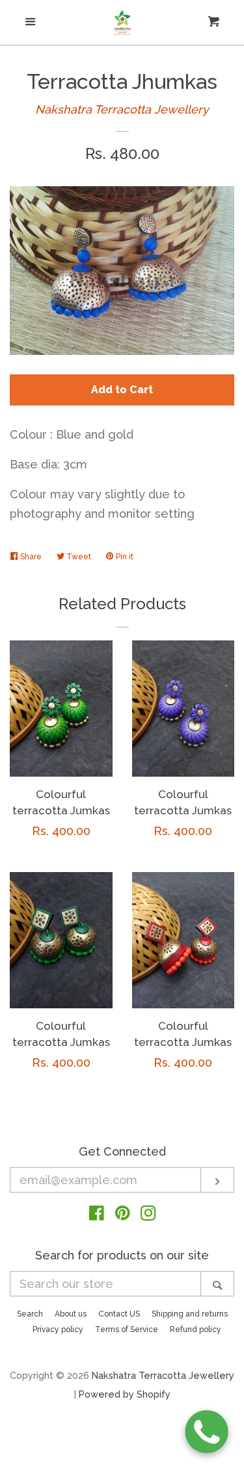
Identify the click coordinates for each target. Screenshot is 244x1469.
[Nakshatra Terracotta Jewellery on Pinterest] (123, 1215)
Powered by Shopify (124, 1394)
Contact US (119, 1313)
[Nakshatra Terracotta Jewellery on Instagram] (148, 1215)
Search (30, 1313)
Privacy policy (58, 1329)
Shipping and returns (190, 1313)
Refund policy (195, 1329)
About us (71, 1313)
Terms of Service (126, 1329)
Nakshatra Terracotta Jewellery (122, 109)
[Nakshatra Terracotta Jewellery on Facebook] (96, 1215)
